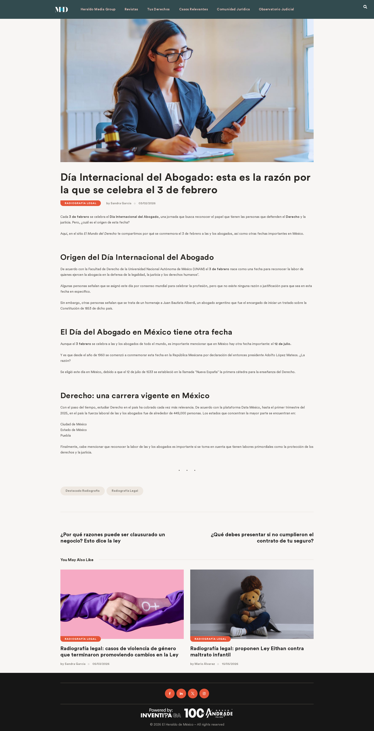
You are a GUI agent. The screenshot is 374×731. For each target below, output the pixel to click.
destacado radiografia (83, 490)
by (118, 203)
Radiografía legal (81, 203)
